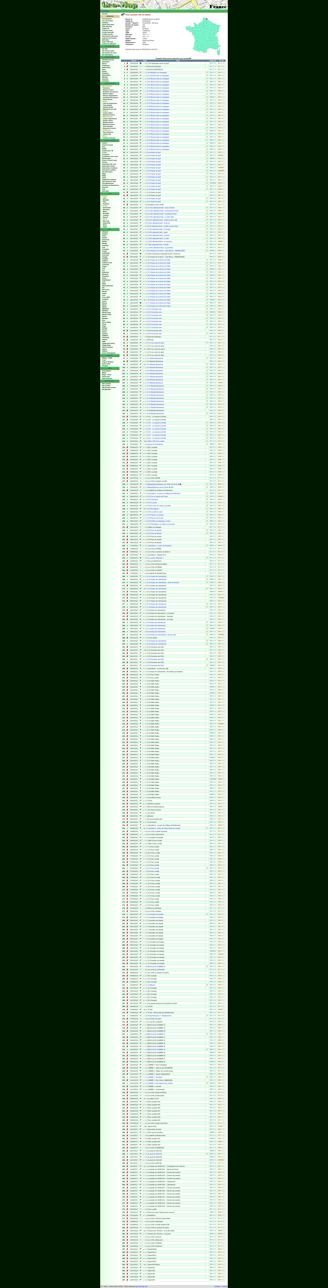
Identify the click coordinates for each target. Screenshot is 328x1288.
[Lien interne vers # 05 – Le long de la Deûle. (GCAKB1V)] (207, 429)
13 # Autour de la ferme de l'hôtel (159, 291)
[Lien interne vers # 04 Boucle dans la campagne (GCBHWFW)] (207, 94)
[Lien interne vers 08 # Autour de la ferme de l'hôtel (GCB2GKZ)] (207, 275)
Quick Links (106, 364)
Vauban (104, 339)
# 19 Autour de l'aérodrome (157, 607)
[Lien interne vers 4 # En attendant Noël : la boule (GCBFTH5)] (207, 236)
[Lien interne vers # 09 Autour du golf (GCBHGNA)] (207, 180)
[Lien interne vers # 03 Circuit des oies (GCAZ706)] (207, 315)
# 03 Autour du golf (154, 165)
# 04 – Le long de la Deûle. (157, 426)
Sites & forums (107, 378)
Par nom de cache (108, 51)
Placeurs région (108, 93)
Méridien (105, 310)
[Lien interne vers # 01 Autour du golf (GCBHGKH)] (207, 159)
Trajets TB (105, 28)
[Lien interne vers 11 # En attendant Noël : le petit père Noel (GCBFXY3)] (207, 214)
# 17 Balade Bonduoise (156, 407)
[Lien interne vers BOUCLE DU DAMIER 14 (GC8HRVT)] (207, 967)
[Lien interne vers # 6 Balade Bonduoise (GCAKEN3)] (207, 374)
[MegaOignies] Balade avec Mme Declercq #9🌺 (164, 484)
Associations (106, 371)
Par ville (104, 49)
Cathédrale (106, 253)
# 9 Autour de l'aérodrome (157, 622)
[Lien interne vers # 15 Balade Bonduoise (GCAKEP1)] (207, 401)
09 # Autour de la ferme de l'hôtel (159, 278)
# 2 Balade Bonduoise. (155, 364)
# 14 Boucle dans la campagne (158, 122)
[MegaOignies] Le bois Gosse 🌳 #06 (160, 487)
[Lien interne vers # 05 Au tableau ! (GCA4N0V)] (207, 509)
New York (106, 221)
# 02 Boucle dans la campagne (158, 88)
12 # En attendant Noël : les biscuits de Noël (163, 211)
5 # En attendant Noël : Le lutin (158, 238)
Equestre (105, 274)
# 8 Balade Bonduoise (155, 380)
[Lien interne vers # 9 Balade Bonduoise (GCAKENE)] (207, 383)
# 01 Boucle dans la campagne (158, 85)
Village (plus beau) (108, 343)
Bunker (104, 243)
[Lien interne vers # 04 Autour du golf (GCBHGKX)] (207, 168)
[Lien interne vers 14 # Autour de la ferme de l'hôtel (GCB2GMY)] (207, 294)
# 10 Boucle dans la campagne (158, 112)
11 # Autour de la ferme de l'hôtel (159, 284)
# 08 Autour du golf (154, 177)
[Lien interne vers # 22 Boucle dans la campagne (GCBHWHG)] (207, 140)
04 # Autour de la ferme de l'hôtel (159, 263)
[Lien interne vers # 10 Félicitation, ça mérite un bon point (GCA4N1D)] (207, 524)
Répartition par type (109, 109)
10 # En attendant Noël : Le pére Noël (161, 217)
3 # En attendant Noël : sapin (158, 232)
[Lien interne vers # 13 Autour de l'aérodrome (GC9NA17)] (207, 589)
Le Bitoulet (151, 985)
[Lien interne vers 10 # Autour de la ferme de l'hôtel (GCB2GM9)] (207, 282)
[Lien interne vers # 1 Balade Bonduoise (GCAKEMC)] (207, 358)
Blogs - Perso (106, 374)
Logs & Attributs (108, 362)
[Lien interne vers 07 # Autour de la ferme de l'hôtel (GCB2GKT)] (207, 272)
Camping (105, 245)
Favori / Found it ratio (109, 160)
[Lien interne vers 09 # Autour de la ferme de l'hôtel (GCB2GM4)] (207, 279)
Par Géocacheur (107, 54)
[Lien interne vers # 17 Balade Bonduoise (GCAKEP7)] (207, 408)
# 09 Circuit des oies (155, 334)
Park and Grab (107, 26)
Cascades (105, 249)
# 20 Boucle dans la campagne (158, 79)
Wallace (104, 351)
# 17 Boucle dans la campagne (158, 131)
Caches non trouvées (109, 38)
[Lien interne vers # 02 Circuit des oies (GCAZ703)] (207, 312)
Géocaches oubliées (109, 170)
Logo (104, 360)
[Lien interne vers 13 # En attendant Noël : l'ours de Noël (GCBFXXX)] (207, 208)
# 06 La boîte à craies (155, 512)
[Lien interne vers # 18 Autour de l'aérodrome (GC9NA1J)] (207, 604)
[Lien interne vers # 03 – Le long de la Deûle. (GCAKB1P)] (207, 423)
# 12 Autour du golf (154, 189)
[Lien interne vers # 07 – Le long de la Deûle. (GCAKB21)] (207, 435)
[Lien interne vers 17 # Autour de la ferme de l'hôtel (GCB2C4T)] (207, 303)
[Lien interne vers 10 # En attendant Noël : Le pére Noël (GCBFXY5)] (207, 217)
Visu (103, 147)
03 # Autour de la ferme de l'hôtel (159, 260)
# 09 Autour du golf (154, 180)
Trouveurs (106, 88)
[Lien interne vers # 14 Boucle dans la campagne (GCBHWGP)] (207, 122)
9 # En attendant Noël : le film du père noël (162, 220)
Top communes (108, 132)
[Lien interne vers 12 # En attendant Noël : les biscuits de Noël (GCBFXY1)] (207, 211)
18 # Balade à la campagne (157, 72)
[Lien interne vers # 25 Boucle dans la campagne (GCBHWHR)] (207, 150)
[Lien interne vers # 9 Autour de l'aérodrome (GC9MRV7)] (207, 623)
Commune (105, 154)
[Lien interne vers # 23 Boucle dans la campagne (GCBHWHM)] (207, 143)
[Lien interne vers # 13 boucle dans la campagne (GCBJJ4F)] (207, 76)
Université (105, 337)
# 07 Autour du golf (154, 174)
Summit (104, 333)
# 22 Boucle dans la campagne (158, 140)
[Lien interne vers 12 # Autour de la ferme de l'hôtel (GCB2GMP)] (207, 288)
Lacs (103, 295)
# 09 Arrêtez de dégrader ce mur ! (159, 521)
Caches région (108, 113)
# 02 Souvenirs (153, 500)
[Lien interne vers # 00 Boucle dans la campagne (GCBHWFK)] (207, 82)
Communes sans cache (110, 156)
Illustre (104, 291)
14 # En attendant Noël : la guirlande (160, 248)
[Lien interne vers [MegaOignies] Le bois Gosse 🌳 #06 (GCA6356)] (207, 487)
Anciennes (105, 61)
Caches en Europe (109, 138)
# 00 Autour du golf (154, 155)
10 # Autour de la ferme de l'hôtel (159, 281)
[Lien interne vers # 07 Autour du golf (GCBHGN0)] (207, 174)
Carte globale (107, 105)
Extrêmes (105, 73)
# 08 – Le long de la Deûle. (157, 438)
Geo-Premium (107, 19)
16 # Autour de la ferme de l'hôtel (159, 300)
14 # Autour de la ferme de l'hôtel (159, 294)
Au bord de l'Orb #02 (155, 1154)
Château (105, 261)
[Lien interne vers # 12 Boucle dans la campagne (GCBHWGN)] (207, 119)
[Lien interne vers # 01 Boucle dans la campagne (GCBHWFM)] (207, 85)
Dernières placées (108, 60)
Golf (103, 282)
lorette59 (156, 19)
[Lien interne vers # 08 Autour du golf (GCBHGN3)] (207, 177)
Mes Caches (106, 385)
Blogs (104, 373)
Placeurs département (110, 95)
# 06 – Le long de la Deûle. (157, 432)
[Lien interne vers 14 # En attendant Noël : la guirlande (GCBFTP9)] (207, 248)
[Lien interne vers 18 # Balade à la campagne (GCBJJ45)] (207, 73)
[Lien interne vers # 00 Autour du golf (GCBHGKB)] (207, 156)
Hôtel (104, 284)
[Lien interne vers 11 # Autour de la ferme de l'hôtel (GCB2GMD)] (207, 285)
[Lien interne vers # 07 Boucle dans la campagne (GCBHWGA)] (207, 103)
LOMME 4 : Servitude (155, 1077)
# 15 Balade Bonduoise (156, 401)
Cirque (104, 266)
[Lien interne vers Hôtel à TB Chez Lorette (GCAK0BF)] (207, 441)
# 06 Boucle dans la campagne (158, 100)
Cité (103, 268)
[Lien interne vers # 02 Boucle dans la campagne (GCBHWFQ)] (207, 88)
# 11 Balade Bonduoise (156, 389)
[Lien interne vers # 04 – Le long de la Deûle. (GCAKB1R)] (207, 426)
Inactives (105, 79)
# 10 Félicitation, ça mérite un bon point (161, 524)
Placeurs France (108, 90)
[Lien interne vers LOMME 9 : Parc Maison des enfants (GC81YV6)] (207, 1083)
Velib (103, 341)
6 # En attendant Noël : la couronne (160, 241)
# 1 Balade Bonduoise (155, 358)
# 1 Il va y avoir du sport (156, 343)
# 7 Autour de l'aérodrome (157, 629)
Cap (103, 247)
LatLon (104, 143)
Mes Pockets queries (109, 387)
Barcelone (106, 209)
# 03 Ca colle (152, 503)
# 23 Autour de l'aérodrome (157, 644)
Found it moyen (107, 145)
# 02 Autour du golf (154, 162)
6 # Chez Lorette (153, 868)
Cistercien (105, 264)
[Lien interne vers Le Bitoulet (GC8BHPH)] (207, 985)
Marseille (106, 200)
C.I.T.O (104, 152)
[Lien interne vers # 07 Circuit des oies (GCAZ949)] (207, 328)
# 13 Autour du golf (154, 202)
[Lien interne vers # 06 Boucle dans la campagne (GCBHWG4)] (207, 100)
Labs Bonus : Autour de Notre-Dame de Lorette (164, 828)
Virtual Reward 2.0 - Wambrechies (159, 1016)
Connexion (105, 11)
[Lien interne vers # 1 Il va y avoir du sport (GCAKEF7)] (207, 343)
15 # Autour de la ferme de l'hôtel (159, 297)
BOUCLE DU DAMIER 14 (156, 966)
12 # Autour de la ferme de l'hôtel (159, 288)
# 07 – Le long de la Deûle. (157, 435)
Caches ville (107, 134)
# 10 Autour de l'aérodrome (157, 579)
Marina (104, 307)
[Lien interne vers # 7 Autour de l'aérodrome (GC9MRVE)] (207, 629)
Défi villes (105, 40)
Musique (105, 318)
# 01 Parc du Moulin (155, 533)
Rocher (104, 330)
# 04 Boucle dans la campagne (158, 94)
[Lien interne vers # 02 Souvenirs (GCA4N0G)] (207, 500)
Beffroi (104, 241)
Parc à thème (106, 322)
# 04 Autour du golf (154, 168)
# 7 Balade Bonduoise (155, 377)
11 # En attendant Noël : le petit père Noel (162, 214)
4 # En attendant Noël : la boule (159, 235)
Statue (104, 332)
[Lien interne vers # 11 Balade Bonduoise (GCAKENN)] (207, 389)
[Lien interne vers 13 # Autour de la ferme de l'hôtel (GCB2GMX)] (207, 291)
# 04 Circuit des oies (155, 318)
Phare (104, 324)
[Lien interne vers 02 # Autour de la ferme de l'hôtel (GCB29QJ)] (207, 306)
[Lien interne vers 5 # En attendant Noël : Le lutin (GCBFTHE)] (207, 239)
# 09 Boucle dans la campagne (158, 109)
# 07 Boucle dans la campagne (158, 103)
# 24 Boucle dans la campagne (158, 146)
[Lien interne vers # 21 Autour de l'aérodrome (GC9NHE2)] (207, 577)
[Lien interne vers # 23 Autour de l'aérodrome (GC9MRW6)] (207, 644)
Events (104, 71)
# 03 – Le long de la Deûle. (157, 423)
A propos (217, 1286)
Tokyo (105, 227)
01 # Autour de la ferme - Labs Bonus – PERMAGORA (166, 251)
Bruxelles (106, 213)
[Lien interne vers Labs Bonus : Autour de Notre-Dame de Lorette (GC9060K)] (207, 828)
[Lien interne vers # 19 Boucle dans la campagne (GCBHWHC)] (207, 134)
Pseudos (105, 365)
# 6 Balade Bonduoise (155, 374)
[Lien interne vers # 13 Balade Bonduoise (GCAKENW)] (207, 395)
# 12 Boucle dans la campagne (158, 119)
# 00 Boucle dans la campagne (158, 82)
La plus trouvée (107, 34)
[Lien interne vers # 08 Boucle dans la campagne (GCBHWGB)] (207, 107)
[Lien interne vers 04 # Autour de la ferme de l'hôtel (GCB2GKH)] (207, 263)
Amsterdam (107, 207)
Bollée (104, 149)
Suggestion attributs (109, 179)
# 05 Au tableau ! (153, 509)
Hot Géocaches (107, 172)
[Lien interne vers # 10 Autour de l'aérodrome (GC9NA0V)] (207, 580)
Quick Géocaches (108, 24)
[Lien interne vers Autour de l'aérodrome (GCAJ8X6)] (207, 444)
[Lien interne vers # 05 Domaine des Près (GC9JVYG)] (207, 660)
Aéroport (105, 232)
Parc (103, 320)
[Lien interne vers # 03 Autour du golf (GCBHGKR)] (207, 165)
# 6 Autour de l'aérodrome (157, 625)
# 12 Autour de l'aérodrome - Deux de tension (163, 582)
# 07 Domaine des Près (156, 665)
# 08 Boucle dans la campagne (158, 106)
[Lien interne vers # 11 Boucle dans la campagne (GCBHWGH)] (207, 116)
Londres (106, 215)
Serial (104, 177)
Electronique (106, 158)
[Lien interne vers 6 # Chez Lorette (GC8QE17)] (207, 868)
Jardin (104, 293)
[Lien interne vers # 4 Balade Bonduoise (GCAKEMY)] (207, 368)
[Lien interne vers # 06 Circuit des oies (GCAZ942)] (207, 325)
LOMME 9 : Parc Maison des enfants (160, 1083)
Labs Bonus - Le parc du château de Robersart (164, 493)
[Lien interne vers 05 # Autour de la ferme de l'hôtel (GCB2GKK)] (207, 266)
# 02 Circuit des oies (155, 312)
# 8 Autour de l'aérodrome (157, 632)
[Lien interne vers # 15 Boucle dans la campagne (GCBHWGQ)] (207, 125)
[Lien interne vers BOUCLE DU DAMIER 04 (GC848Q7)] (207, 1050)
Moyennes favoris (109, 115)
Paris (104, 202)
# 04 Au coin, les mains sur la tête (159, 506)
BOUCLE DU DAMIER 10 (156, 1034)
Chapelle (105, 259)
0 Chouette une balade (156, 914)
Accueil (104, 13)
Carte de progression (110, 103)
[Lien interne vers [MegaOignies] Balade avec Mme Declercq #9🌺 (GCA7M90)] (207, 484)
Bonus (104, 63)
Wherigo (105, 77)
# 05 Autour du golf (154, 171)
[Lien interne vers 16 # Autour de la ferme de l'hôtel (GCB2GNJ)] (207, 300)
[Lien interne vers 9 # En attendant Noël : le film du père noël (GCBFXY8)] (207, 220)
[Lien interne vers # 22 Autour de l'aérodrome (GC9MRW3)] (207, 641)
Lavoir (104, 301)
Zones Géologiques (109, 353)
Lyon (104, 198)
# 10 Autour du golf (154, 183)
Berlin (105, 211)
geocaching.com (141, 1286)
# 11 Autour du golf (154, 186)
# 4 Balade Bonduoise (155, 367)
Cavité (104, 251)
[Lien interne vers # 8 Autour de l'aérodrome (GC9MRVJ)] (207, 632)
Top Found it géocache (110, 36)
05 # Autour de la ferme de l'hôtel (159, 266)
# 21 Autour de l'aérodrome (157, 576)
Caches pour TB (107, 150)
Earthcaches (106, 67)
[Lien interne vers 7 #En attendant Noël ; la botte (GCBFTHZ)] (207, 245)
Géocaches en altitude (109, 168)
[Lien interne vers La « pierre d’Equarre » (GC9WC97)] (207, 558)
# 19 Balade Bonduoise (156, 413)
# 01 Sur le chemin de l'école (158, 496)
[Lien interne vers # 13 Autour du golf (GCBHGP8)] (207, 202)
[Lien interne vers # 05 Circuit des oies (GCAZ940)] (207, 322)
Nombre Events (108, 122)
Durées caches (108, 120)
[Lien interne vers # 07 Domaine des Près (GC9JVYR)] (207, 666)
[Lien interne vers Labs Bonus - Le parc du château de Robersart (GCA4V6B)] (207, 494)
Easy (103, 69)
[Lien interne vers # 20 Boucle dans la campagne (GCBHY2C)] (207, 79)
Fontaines (105, 276)
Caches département (110, 118)
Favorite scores (107, 30)
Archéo (104, 237)
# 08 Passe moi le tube (155, 518)
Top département (108, 183)
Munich (105, 217)
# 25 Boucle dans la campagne (158, 149)
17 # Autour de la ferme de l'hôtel (159, 303)
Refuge (104, 328)
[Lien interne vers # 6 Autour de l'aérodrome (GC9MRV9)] (207, 626)
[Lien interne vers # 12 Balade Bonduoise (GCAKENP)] (207, 392)
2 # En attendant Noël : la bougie (159, 229)
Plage (104, 326)
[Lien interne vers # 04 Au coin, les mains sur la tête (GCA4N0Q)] (207, 506)
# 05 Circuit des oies (155, 321)
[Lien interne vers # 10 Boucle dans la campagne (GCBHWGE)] (207, 113)
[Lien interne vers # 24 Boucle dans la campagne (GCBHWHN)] (207, 146)
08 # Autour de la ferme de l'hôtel (159, 275)
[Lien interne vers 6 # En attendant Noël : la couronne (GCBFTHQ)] (207, 242)
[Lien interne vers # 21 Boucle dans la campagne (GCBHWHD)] (207, 137)
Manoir (104, 303)
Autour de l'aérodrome (155, 444)
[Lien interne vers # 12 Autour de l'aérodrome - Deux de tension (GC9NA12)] (207, 583)
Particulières (106, 75)
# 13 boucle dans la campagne (158, 76)
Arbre (104, 236)
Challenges (106, 65)
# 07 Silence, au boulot (156, 515)
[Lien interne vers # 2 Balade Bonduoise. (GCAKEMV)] (207, 365)
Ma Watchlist (106, 389)
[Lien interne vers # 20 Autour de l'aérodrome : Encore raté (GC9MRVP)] (207, 635)
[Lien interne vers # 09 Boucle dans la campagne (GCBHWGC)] (207, 110)
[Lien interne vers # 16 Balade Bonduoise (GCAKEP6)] (207, 405)
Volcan (104, 349)
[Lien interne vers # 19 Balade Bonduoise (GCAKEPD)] (207, 414)
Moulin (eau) (106, 312)
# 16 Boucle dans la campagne (158, 128)
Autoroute (105, 239)
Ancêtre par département (110, 185)
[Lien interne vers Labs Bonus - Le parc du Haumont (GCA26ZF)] (207, 546)
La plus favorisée (108, 32)
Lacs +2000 (106, 297)
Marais (104, 305)
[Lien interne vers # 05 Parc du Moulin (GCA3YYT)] (207, 530)
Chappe (104, 257)
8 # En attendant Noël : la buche (159, 223)
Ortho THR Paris (107, 42)
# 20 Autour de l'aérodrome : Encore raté (162, 635)
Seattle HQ (106, 223)
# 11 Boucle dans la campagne (158, 115)
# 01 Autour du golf (154, 158)
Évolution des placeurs (110, 92)
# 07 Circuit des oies (155, 327)
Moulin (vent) (106, 314)
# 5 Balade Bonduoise (155, 370)
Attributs (105, 22)
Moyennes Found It (109, 128)
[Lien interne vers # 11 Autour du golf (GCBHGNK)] (207, 186)
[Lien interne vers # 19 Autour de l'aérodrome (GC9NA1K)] (207, 607)
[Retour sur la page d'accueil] (164, 4)
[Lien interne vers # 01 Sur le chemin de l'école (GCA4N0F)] (207, 497)
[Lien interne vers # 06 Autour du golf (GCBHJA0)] (207, 153)
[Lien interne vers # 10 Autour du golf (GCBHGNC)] (207, 183)
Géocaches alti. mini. (109, 164)
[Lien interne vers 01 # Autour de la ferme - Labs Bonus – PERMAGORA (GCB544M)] (207, 251)
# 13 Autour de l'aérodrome (157, 589)
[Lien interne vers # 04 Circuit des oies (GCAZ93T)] (207, 319)
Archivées (105, 81)
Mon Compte (106, 383)
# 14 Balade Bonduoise (156, 398)
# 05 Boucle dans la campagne (158, 97)
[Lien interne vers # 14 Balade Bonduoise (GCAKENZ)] (207, 398)
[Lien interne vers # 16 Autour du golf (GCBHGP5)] (207, 199)
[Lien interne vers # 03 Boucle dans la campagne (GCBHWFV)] (207, 91)
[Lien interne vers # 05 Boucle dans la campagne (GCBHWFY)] (207, 97)
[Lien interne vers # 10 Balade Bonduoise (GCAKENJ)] (207, 386)
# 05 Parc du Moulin (155, 530)
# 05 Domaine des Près (156, 659)
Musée (104, 316)
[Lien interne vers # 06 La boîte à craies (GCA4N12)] (207, 512)
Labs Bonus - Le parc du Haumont (159, 546)
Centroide (105, 255)
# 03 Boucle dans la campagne (158, 91)
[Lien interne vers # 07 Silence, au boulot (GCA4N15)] (207, 515)
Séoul (105, 225)
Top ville (105, 187)
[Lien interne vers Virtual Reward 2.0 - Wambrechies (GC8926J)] (207, 1016)
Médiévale (105, 309)
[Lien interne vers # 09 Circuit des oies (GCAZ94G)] (207, 334)
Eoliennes (105, 272)
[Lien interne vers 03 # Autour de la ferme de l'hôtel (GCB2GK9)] (207, 260)
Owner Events (107, 99)
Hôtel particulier (107, 285)
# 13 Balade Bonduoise (156, 395)
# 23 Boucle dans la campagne (158, 143)
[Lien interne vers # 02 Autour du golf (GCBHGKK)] (207, 162)
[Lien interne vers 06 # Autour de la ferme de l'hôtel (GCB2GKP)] (207, 269)
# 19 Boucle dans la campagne (158, 134)
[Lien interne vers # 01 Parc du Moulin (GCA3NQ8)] (207, 534)
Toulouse (106, 204)
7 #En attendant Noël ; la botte (158, 245)
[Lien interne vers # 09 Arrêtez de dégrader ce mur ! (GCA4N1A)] (207, 521)
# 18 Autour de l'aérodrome (157, 604)
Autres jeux (106, 376)
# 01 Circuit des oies (155, 309)
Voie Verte (105, 191)
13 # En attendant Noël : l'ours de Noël (161, 208)
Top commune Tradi (109, 181)
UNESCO (105, 335)
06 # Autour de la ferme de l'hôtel (159, 269)
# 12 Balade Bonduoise (156, 392)
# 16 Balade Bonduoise (156, 404)
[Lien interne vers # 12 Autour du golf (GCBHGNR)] (207, 189)
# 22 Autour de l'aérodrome (157, 641)
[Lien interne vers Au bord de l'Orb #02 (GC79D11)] (207, 1154)
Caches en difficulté (109, 44)
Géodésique (106, 280)
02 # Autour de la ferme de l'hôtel (159, 306)
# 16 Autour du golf (154, 198)
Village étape (106, 345)
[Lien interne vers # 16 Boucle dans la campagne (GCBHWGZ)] (207, 128)
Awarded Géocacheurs (110, 97)
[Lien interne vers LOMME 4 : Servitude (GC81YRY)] (207, 1077)
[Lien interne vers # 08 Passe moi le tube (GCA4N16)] (207, 518)
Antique (105, 234)
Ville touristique (107, 347)
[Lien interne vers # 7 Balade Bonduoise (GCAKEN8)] (207, 377)
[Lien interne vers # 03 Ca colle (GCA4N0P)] (207, 503)
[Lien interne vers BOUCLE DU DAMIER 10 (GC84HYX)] (207, 1034)
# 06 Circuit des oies (155, 324)
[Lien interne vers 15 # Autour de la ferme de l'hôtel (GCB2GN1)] (207, 297)
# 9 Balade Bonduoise (155, 383)
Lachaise (105, 299)
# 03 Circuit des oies (155, 315)
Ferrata (104, 162)
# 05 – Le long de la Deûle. (157, 429)
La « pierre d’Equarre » (156, 558)
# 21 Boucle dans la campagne (158, 137)
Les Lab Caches (107, 21)
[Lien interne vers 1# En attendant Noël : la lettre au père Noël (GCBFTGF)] (207, 226)
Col (103, 270)
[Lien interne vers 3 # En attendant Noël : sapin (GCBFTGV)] (207, 232)
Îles (103, 287)
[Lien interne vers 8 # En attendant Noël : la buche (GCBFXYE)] (207, 223)
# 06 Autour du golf (154, 152)
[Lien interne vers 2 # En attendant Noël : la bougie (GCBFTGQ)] (207, 229)
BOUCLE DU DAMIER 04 (156, 1049)
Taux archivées (108, 126)
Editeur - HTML (107, 358)
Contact (224, 1286)
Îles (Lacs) (105, 289)
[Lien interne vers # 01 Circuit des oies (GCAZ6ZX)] (207, 309)
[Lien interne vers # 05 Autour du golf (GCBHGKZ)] (207, 171)
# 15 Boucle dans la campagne (158, 125)
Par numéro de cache (109, 53)
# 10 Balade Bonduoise (156, 386)
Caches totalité (108, 107)
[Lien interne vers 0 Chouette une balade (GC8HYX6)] (207, 915)
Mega (104, 173)
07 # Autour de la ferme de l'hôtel (159, 272)
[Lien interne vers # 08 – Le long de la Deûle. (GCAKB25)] (207, 438)
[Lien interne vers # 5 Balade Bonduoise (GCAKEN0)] (207, 371)
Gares (104, 278)
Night (104, 175)
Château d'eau (107, 262)
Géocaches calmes (108, 166)
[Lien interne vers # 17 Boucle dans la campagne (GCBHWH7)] (207, 131)
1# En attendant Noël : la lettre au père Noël (163, 226)
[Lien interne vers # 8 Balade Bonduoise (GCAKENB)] (207, 380)
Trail (103, 189)
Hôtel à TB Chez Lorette (156, 441)
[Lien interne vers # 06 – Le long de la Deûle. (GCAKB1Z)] (207, 432)
